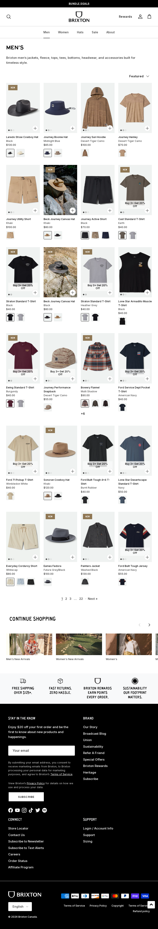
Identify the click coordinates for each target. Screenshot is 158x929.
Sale (95, 32)
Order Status (17, 861)
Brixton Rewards (95, 766)
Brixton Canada (27, 916)
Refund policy (141, 911)
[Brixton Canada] (79, 17)
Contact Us (16, 835)
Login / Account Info (98, 828)
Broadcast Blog (94, 734)
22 (81, 599)
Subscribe (26, 796)
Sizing (87, 841)
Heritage (89, 772)
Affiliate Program (21, 867)
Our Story (90, 727)
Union (87, 740)
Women (63, 32)
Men (46, 32)
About (110, 32)
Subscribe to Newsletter (26, 841)
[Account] (139, 16)
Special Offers (94, 759)
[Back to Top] (151, 904)
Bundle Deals (79, 3)
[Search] (8, 16)
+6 (83, 414)
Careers (14, 854)
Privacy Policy (36, 783)
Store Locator (18, 828)
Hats (80, 32)
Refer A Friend (94, 753)
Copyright (118, 905)
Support (89, 835)
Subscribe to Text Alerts (26, 848)
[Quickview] (35, 128)
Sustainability (93, 746)
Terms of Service (61, 774)
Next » (93, 599)
